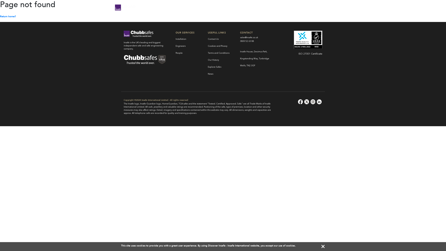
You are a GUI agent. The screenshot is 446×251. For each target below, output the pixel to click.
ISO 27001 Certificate (310, 54)
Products (165, 7)
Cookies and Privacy (217, 46)
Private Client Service (254, 7)
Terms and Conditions (218, 53)
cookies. (291, 245)
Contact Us (213, 39)
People (179, 53)
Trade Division (218, 7)
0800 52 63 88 (247, 41)
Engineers (181, 46)
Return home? (8, 16)
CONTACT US (317, 7)
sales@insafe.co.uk (249, 38)
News (210, 74)
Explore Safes (214, 67)
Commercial (190, 7)
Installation (181, 39)
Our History (213, 60)
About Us (286, 7)
